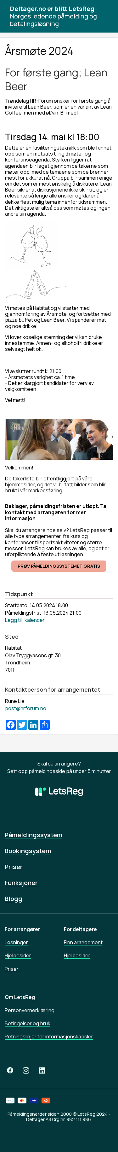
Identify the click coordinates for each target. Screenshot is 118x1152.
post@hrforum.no (25, 708)
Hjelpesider (18, 955)
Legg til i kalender (25, 620)
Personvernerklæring (29, 1010)
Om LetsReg (20, 997)
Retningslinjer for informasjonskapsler (49, 1036)
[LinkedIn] (42, 1070)
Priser (14, 867)
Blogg (13, 898)
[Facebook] (10, 1070)
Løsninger (16, 942)
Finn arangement (83, 942)
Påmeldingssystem (33, 835)
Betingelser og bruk (27, 1023)
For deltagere (80, 929)
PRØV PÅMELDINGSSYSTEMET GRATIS (59, 566)
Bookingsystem (28, 851)
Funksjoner (21, 882)
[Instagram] (25, 1070)
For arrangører (22, 929)
